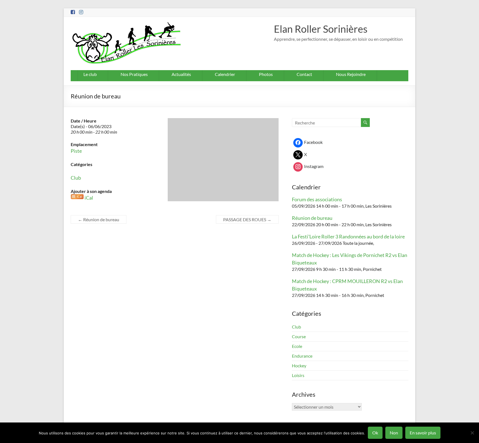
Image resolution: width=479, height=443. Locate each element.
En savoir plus (423, 432)
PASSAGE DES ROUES (247, 219)
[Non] (472, 433)
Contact (304, 74)
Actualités (181, 74)
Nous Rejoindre (351, 74)
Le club (90, 74)
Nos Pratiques (134, 74)
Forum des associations (317, 199)
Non (394, 432)
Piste (76, 151)
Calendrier (225, 74)
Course (299, 336)
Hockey (299, 365)
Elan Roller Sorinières (321, 29)
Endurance (302, 355)
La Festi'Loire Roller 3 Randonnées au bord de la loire (348, 236)
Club (76, 178)
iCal (89, 198)
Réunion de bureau (98, 219)
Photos (266, 74)
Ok (375, 432)
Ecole (297, 346)
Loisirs (298, 375)
